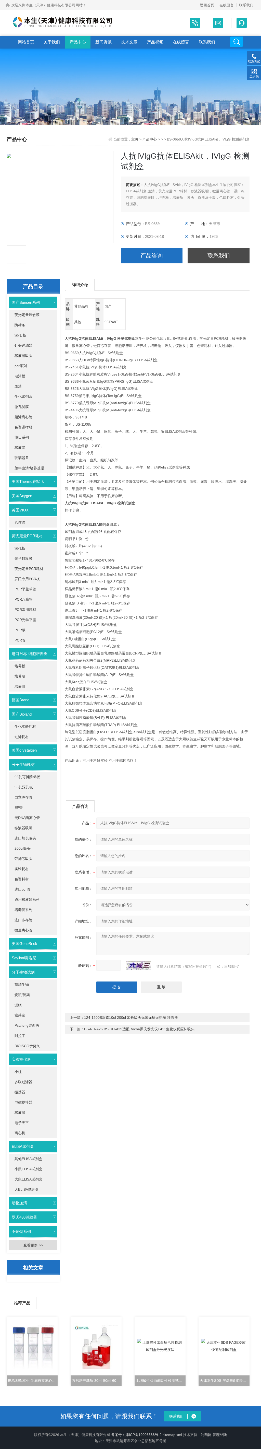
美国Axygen (22, 496)
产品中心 (78, 42)
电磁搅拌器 (23, 1102)
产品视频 (155, 42)
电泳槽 (20, 376)
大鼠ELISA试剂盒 (28, 1179)
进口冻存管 (23, 920)
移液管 (20, 448)
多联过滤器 (23, 1082)
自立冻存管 (23, 797)
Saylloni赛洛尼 (24, 958)
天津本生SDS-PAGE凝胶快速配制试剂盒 (225, 1380)
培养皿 (20, 686)
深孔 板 (20, 335)
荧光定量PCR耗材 (27, 536)
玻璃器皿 (22, 458)
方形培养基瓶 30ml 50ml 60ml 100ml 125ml (97, 1380)
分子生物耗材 (23, 764)
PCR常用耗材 (25, 609)
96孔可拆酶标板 (27, 777)
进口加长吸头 (25, 838)
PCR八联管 (24, 599)
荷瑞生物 (22, 985)
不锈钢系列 (21, 1231)
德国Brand (20, 700)
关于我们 (52, 42)
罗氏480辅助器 (24, 1217)
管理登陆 (220, 1435)
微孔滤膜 (22, 407)
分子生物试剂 (23, 972)
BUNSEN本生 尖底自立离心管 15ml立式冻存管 (33, 1380)
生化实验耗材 (25, 726)
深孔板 (20, 548)
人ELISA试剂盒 (27, 1189)
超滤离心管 (23, 417)
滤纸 (18, 1005)
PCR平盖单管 (25, 589)
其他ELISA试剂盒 (28, 1159)
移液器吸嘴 (23, 828)
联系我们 (246, 5)
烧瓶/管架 (22, 995)
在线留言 (226, 5)
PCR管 (20, 640)
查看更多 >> (33, 1245)
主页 (135, 139)
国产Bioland (22, 714)
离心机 (20, 1133)
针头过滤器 (23, 345)
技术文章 (129, 42)
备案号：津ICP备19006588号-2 (136, 1435)
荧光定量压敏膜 (27, 315)
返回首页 (207, 5)
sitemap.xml (172, 1435)
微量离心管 (23, 930)
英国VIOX (20, 510)
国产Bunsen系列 (26, 302)
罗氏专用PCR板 (27, 579)
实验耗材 (22, 869)
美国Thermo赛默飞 (28, 481)
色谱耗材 (22, 879)
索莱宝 (20, 1015)
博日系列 (22, 437)
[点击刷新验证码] (138, 965)
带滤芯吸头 (23, 859)
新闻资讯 (103, 42)
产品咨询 (151, 255)
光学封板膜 (23, 558)
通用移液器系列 (27, 899)
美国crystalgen (24, 750)
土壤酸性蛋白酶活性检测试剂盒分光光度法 (161, 1380)
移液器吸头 (23, 356)
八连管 (20, 522)
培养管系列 (23, 910)
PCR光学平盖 (25, 620)
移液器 (20, 1113)
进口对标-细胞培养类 (29, 653)
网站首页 (26, 42)
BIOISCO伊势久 (27, 1046)
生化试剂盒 (23, 396)
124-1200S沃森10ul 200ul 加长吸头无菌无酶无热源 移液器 (131, 1017)
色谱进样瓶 (23, 427)
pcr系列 (21, 366)
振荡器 (20, 1092)
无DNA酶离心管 (27, 818)
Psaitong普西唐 (27, 1025)
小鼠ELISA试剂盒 (28, 1169)
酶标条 (20, 325)
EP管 (19, 807)
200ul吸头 (23, 848)
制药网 (206, 1435)
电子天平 (22, 1123)
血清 (18, 386)
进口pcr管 (22, 889)
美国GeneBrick (24, 943)
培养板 (20, 666)
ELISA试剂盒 (23, 1146)
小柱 (18, 1072)
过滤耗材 (22, 737)
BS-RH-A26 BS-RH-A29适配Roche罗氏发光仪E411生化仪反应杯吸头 (139, 1029)
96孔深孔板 (24, 787)
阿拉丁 (20, 1036)
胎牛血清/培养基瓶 (29, 468)
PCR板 (20, 630)
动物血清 (19, 1203)
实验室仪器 (21, 1059)
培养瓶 (20, 676)
